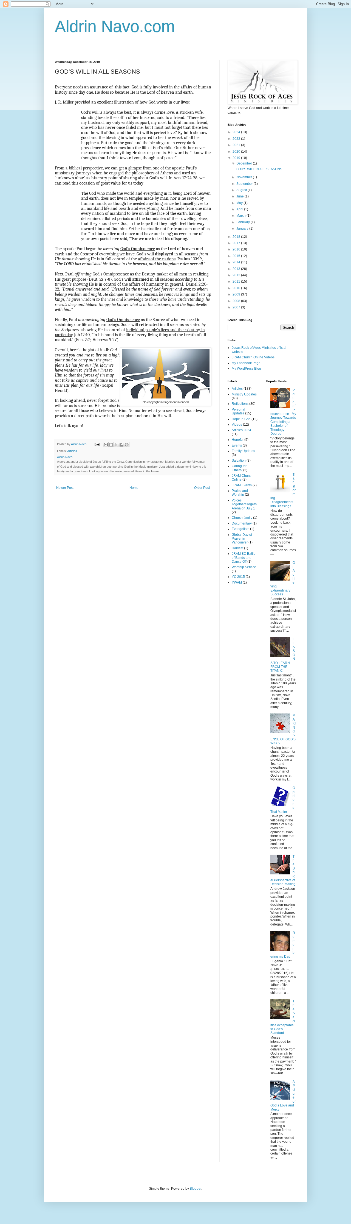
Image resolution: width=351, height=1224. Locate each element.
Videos (237, 424)
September (245, 184)
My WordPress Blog (246, 368)
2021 (237, 145)
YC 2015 (238, 577)
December (244, 163)
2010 (237, 288)
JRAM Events (242, 485)
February (243, 222)
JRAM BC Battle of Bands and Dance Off (244, 558)
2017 (237, 243)
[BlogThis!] (111, 444)
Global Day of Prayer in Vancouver (242, 539)
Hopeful (238, 440)
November (244, 177)
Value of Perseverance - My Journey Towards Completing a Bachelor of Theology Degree (283, 412)
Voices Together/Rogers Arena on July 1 (244, 504)
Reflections (240, 404)
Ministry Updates (244, 394)
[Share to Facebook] (121, 444)
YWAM (237, 582)
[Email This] (106, 444)
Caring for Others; (239, 468)
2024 (237, 132)
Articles (72, 451)
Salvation (239, 460)
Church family (242, 518)
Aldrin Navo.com (115, 26)
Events (237, 445)
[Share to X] (116, 444)
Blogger (195, 1188)
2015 (237, 256)
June (240, 196)
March (241, 216)
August (242, 190)
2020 (237, 152)
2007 (237, 307)
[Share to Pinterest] (126, 444)
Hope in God (241, 419)
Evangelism (240, 529)
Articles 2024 (241, 430)
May (240, 203)
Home (133, 488)
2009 (237, 294)
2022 (237, 139)
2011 (237, 281)
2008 (237, 301)
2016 (237, 249)
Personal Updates (238, 411)
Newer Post (64, 488)
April (240, 209)
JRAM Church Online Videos (253, 357)
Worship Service (244, 567)
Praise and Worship (240, 493)
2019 (237, 158)
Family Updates (243, 451)
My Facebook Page (246, 363)
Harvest (237, 548)
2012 (237, 275)
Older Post (202, 488)
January (242, 228)
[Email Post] (96, 444)
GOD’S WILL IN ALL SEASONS (259, 169)
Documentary (242, 523)
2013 (237, 269)
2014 (237, 262)
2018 (237, 237)
